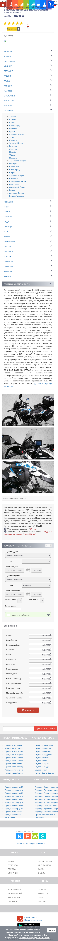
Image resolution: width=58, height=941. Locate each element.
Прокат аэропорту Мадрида (17, 793)
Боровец (13, 128)
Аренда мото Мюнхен (14, 769)
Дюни (11, 137)
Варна (12, 190)
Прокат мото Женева (14, 772)
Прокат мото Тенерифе (15, 757)
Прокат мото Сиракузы (15, 751)
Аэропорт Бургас (16, 134)
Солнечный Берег (17, 187)
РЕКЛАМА (12, 901)
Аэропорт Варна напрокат (46, 793)
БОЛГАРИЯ (13, 872)
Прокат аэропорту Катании (17, 799)
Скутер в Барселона (44, 745)
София (12, 172)
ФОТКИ (11, 861)
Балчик (12, 119)
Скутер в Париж (42, 763)
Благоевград (14, 125)
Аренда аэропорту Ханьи (16, 802)
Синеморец (14, 169)
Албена (12, 116)
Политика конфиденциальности (31, 843)
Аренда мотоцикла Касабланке (13, 816)
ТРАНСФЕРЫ (14, 897)
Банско (12, 122)
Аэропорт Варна (16, 193)
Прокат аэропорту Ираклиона (18, 805)
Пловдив (13, 157)
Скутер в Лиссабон (43, 751)
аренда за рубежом (20, 615)
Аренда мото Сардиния (15, 748)
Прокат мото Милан (13, 745)
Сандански (14, 166)
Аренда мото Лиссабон (15, 760)
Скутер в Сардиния (43, 754)
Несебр (12, 151)
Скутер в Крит (41, 769)
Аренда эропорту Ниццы (16, 808)
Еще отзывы (12, 29)
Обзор (12, 154)
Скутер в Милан (42, 757)
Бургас (12, 131)
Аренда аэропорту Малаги (16, 790)
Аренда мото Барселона (16, 754)
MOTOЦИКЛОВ (14, 889)
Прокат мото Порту (13, 763)
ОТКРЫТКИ (13, 865)
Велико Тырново (16, 196)
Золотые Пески (16, 143)
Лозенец (13, 149)
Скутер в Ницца (42, 766)
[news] (31, 834)
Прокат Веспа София (44, 772)
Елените (13, 140)
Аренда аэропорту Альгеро (17, 796)
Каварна (13, 146)
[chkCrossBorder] (48, 614)
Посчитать (28, 710)
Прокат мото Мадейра (15, 766)
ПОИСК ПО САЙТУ (46, 728)
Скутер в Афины (42, 760)
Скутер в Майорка (43, 748)
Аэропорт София (16, 175)
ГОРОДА (12, 869)
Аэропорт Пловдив (17, 160)
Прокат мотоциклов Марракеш (18, 811)
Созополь (13, 178)
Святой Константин (17, 181)
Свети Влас (14, 184)
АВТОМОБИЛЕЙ (15, 893)
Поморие (13, 163)
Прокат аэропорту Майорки (17, 787)
